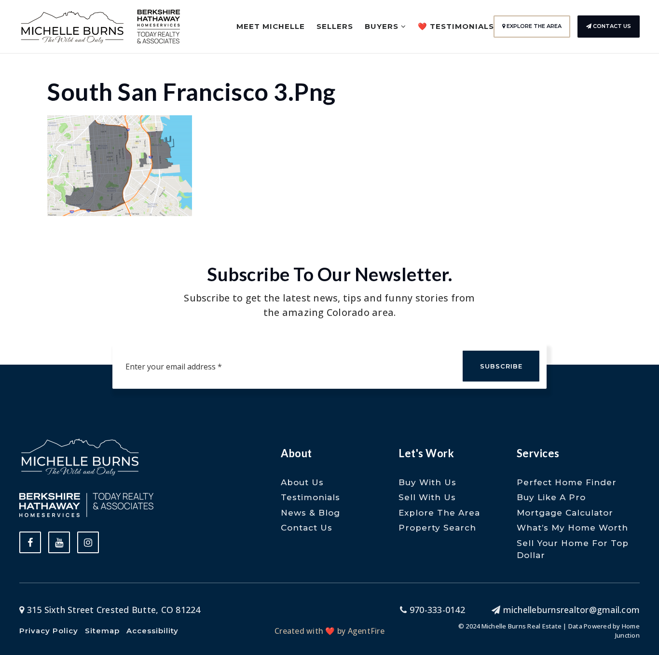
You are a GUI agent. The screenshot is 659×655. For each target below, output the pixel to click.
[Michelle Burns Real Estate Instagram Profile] (88, 542)
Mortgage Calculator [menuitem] (565, 513)
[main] (329, 108)
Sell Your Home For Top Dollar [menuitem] (573, 549)
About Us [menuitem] (302, 482)
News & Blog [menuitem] (310, 513)
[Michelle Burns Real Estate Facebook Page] (30, 542)
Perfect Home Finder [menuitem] (567, 482)
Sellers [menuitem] (334, 26)
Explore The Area (533, 26)
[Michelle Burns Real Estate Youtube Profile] (59, 542)
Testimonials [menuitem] (310, 497)
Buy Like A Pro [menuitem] (551, 497)
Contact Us (611, 26)
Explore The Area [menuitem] (439, 513)
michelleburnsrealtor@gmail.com (571, 609)
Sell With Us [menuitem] (427, 497)
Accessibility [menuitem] (152, 630)
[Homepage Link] (72, 25)
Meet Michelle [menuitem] (270, 26)
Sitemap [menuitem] (102, 630)
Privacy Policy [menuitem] (48, 630)
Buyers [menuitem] (383, 26)
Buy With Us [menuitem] (427, 482)
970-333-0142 (436, 609)
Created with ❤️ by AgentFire (329, 631)
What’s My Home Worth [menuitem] (572, 527)
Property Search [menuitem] (437, 527)
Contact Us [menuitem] (306, 527)
